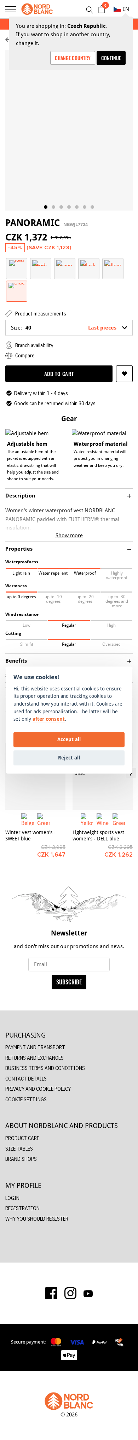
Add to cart (59, 373)
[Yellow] (112, 262)
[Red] (16, 262)
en (125, 9)
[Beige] (27, 819)
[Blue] (16, 285)
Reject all (69, 758)
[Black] (88, 262)
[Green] (64, 262)
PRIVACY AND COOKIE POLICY (38, 1088)
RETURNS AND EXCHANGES (34, 1057)
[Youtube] (88, 1293)
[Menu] (10, 9)
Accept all (69, 740)
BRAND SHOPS (21, 1159)
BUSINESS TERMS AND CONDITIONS (45, 1068)
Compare (24, 355)
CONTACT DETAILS (26, 1078)
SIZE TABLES (19, 1148)
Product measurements (40, 313)
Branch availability (33, 345)
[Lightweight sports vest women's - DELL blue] (103, 776)
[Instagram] (70, 1293)
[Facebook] (51, 1293)
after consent (49, 719)
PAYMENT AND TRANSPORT (35, 1047)
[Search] (89, 9)
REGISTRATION (22, 1208)
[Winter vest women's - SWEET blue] (35, 776)
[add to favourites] (124, 373)
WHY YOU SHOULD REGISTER (36, 1218)
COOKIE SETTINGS (26, 1099)
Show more (69, 535)
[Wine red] (40, 262)
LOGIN (12, 1198)
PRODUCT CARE (22, 1138)
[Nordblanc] (37, 9)
